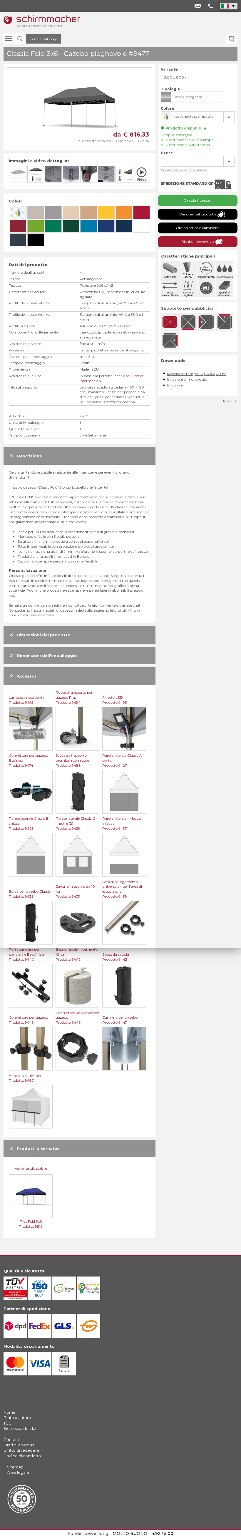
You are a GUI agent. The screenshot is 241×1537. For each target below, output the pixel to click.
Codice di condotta (22, 1455)
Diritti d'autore (17, 1417)
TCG (7, 1423)
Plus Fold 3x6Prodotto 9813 (31, 1224)
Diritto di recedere (21, 1450)
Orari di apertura (19, 1445)
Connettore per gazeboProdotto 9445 (28, 1020)
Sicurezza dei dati (21, 1428)
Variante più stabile (31, 1168)
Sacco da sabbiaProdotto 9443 (115, 957)
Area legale (18, 1472)
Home (10, 1412)
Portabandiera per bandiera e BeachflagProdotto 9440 (26, 954)
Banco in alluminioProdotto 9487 (25, 1078)
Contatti (11, 1439)
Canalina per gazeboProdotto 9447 (120, 1020)
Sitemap (15, 1467)
